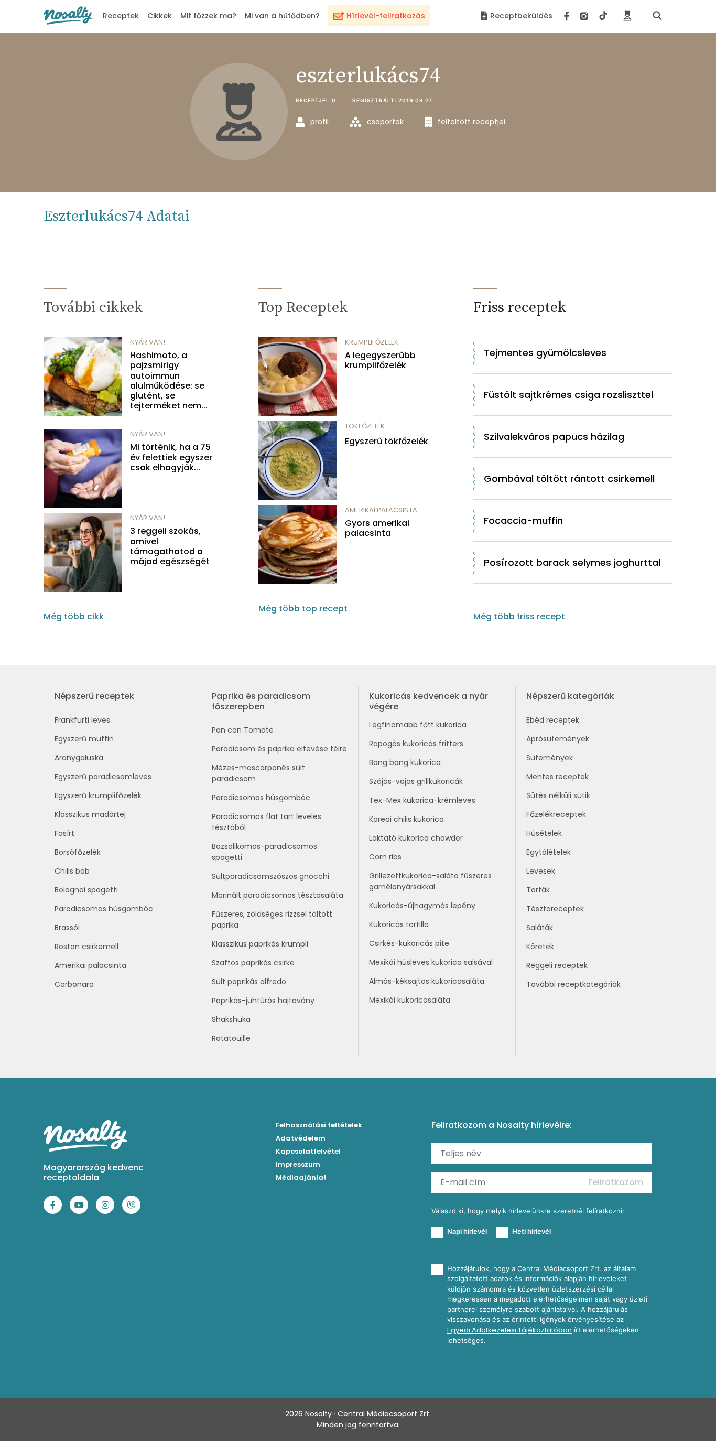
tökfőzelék (365, 426)
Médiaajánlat (301, 1177)
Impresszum (298, 1164)
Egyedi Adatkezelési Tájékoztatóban (509, 1330)
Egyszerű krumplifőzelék (98, 795)
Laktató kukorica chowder (416, 838)
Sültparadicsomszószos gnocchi (270, 876)
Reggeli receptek (557, 965)
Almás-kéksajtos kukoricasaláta (426, 981)
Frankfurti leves (82, 720)
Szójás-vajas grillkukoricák (416, 781)
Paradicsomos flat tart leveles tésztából (266, 822)
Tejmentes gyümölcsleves (545, 352)
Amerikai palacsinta (90, 965)
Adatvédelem (301, 1138)
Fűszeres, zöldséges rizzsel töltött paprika (272, 919)
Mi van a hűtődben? (282, 15)
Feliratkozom (615, 1182)
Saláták (539, 927)
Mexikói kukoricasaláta (409, 1000)
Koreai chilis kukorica (406, 819)
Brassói (67, 927)
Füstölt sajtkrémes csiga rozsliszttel (568, 394)
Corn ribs (385, 857)
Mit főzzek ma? (208, 15)
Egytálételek (548, 852)
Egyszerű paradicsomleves (103, 776)
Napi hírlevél (467, 1231)
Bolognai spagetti (86, 890)
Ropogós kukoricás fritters (416, 743)
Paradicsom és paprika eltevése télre (279, 749)
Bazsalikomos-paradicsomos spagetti (264, 852)
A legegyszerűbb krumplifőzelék (380, 360)
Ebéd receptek (552, 720)
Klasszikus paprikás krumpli (260, 944)
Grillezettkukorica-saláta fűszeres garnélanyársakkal (430, 881)
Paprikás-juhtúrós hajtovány (263, 1000)
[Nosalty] (68, 15)
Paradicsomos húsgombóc (104, 909)
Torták (538, 890)
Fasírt (64, 833)
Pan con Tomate (243, 730)
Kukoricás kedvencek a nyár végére (428, 701)
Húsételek (544, 833)
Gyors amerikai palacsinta (377, 528)
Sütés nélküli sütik (558, 795)
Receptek (121, 15)
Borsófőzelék (78, 852)
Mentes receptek (557, 776)
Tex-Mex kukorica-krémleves (422, 800)
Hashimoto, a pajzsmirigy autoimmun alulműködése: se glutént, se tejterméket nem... (169, 380)
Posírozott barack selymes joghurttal (572, 562)
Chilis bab (72, 871)
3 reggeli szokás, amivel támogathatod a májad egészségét (170, 546)
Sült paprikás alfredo (249, 981)
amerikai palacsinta (381, 510)
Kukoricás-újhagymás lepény (422, 905)
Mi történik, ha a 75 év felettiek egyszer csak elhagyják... (171, 457)
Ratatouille (231, 1038)
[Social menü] (586, 15)
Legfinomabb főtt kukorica (418, 724)
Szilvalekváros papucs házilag (554, 436)
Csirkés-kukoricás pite (409, 943)
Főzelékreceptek (556, 814)
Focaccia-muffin (523, 520)
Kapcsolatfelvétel (308, 1151)
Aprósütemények (557, 739)
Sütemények (549, 757)
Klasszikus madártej (90, 814)
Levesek (540, 871)
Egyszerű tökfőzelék (386, 441)
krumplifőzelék (371, 342)
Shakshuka (231, 1019)
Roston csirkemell (86, 946)
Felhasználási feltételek (319, 1125)
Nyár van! (147, 342)
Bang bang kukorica (405, 762)
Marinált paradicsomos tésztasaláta (277, 895)
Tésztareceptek (555, 909)
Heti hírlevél (531, 1231)
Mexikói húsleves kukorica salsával (431, 962)
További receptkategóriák (573, 984)
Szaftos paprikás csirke (253, 963)
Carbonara (74, 984)
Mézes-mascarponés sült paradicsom (258, 773)
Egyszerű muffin (84, 739)
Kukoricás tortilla (399, 924)
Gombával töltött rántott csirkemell (569, 478)
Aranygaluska (79, 757)
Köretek (540, 946)
